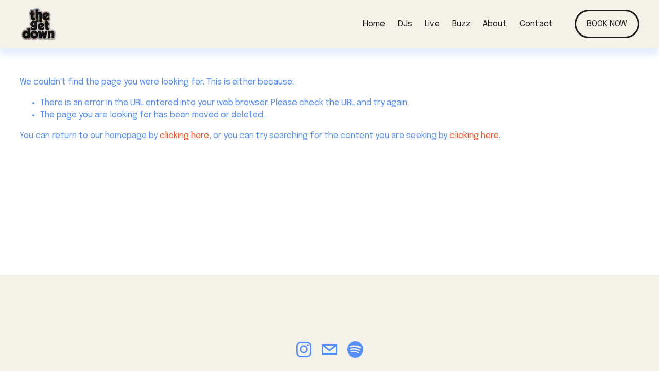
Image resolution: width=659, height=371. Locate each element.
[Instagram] (304, 349)
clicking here (184, 135)
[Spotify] (355, 349)
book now (607, 24)
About (495, 24)
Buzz (461, 24)
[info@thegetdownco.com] (329, 349)
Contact (536, 24)
